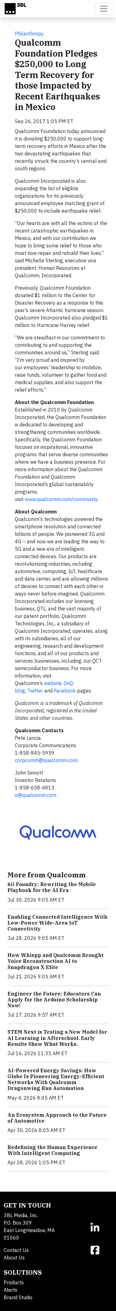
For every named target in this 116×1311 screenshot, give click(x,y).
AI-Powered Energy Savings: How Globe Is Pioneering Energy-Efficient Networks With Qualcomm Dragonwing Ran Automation (55, 1079)
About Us (14, 1257)
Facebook (65, 691)
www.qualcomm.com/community (61, 499)
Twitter (35, 691)
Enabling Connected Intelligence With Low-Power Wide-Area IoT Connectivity (57, 923)
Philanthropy (29, 33)
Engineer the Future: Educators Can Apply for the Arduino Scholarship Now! (54, 1000)
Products (14, 1282)
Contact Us (16, 1250)
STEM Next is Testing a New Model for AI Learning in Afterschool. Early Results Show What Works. (57, 1038)
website (53, 683)
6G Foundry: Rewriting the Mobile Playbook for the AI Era (51, 887)
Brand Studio (18, 1297)
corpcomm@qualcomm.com (46, 760)
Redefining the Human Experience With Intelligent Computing (52, 1150)
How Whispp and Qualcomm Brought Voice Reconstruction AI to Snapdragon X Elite (55, 961)
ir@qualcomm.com (35, 795)
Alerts (10, 1290)
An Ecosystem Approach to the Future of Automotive (57, 1118)
